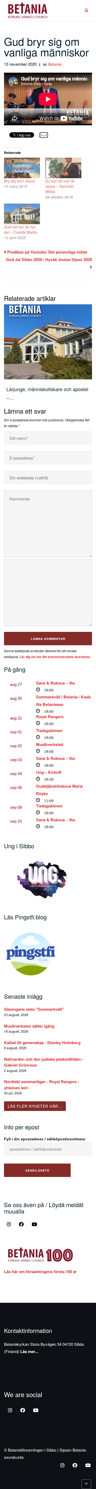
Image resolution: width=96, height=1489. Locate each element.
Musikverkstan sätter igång (29, 1026)
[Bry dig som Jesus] (22, 168)
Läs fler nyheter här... (35, 1106)
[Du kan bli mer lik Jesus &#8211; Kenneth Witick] (63, 168)
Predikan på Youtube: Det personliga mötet (47, 252)
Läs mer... (29, 1351)
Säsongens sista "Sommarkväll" (34, 1009)
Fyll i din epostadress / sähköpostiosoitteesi (44, 1139)
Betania (54, 64)
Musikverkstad (49, 744)
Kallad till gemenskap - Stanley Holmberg (42, 1042)
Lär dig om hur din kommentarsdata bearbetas (55, 656)
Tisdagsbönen (49, 730)
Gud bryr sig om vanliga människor (46, 46)
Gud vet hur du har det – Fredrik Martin (20, 229)
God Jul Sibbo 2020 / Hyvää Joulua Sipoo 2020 (49, 259)
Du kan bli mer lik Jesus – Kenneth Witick (59, 186)
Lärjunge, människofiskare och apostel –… (47, 393)
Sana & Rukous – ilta (55, 683)
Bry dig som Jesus (19, 181)
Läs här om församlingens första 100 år (40, 1271)
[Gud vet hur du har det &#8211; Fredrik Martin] (22, 214)
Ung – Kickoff (48, 772)
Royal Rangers (49, 717)
